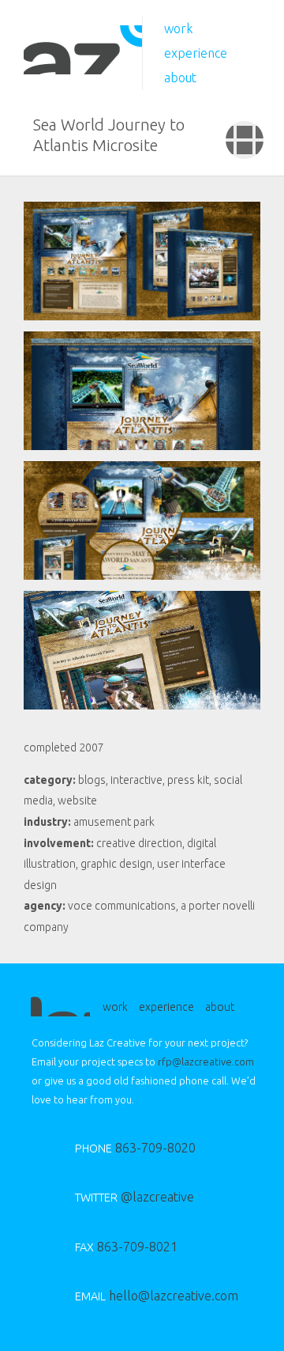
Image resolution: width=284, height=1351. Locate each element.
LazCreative (83, 49)
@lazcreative (134, 1197)
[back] (244, 140)
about (180, 77)
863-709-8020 (135, 1148)
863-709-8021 (126, 1246)
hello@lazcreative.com (144, 1296)
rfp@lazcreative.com (206, 1061)
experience (195, 53)
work (178, 28)
